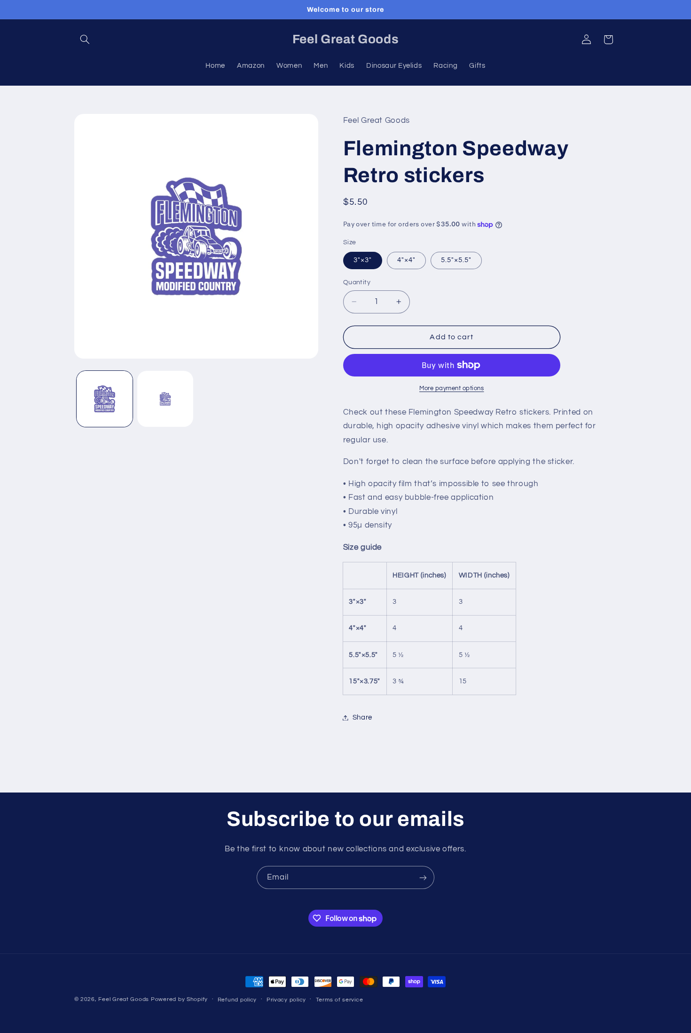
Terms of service (339, 999)
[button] (85, 39)
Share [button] (362, 717)
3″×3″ (362, 260)
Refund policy (237, 999)
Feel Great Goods (123, 999)
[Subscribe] (423, 877)
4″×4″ (406, 260)
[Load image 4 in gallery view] (165, 399)
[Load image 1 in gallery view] (105, 399)
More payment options (451, 388)
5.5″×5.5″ (456, 260)
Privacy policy (286, 999)
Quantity (356, 282)
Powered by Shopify (179, 999)
